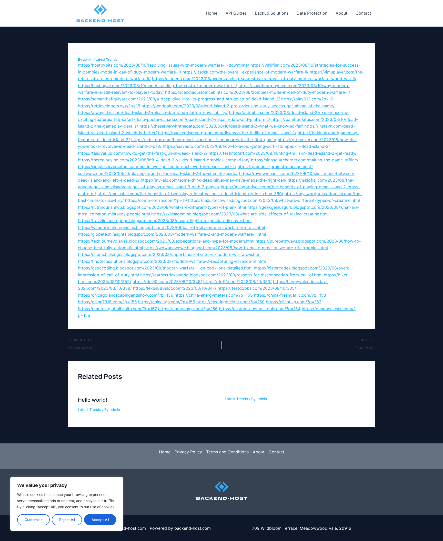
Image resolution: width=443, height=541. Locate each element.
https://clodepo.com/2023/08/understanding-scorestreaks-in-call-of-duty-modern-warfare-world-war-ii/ (254, 78)
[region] (66, 504)
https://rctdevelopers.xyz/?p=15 (109, 105)
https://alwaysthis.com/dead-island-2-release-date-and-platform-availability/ (153, 112)
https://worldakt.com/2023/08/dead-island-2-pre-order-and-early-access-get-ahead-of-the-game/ (238, 105)
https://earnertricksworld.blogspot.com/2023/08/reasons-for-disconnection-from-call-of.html (231, 274)
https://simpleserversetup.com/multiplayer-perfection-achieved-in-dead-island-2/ (157, 166)
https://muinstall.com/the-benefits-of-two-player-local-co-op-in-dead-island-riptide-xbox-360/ (190, 193)
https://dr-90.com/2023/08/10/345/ (167, 281)
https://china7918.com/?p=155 (107, 301)
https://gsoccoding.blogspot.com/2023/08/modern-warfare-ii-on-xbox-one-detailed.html (165, 267)
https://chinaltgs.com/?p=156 (166, 301)
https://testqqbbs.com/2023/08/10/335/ (257, 288)
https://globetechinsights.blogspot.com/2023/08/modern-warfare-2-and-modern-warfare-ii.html (172, 234)
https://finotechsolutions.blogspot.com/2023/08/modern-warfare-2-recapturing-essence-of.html (172, 261)
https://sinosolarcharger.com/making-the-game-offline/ (304, 159)
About (341, 13)
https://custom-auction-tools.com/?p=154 (259, 308)
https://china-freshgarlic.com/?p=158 (290, 295)
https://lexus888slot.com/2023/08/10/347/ (174, 288)
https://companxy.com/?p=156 (188, 308)
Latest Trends (106, 59)
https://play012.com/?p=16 (307, 98)
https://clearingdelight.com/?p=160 (230, 301)
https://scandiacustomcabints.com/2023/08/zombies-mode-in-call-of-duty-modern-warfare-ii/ (257, 92)
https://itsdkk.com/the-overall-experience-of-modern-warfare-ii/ (245, 72)
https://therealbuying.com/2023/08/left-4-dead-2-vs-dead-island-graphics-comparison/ (164, 159)
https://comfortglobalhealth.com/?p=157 (117, 308)
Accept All (100, 519)
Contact (363, 13)
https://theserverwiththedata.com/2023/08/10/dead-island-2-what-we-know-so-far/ (221, 126)
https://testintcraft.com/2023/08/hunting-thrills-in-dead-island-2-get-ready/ (283, 153)
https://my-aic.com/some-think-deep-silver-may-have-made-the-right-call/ (213, 180)
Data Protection (312, 13)
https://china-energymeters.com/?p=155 (214, 295)
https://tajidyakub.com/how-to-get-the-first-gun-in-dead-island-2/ (142, 153)
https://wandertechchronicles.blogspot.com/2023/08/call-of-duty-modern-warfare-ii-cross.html (171, 227)
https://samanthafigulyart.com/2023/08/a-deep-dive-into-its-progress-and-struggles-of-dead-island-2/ (179, 98)
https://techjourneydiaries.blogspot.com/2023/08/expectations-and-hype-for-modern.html (166, 241)
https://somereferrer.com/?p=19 (156, 200)
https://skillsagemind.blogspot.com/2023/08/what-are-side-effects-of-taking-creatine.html (240, 213)
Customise (34, 519)
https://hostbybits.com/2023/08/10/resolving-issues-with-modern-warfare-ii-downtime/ (163, 65)
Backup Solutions (271, 13)
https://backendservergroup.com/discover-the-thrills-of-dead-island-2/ (227, 132)
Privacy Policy (188, 451)
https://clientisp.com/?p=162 (293, 301)
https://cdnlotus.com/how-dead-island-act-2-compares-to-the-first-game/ (203, 139)
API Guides (236, 13)
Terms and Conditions (227, 451)
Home (211, 13)
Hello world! (92, 400)
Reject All (67, 519)
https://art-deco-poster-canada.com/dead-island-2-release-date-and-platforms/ (192, 119)
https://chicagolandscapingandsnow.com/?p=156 (125, 295)
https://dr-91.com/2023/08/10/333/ (237, 281)
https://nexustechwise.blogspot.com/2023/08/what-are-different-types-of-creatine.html (274, 200)
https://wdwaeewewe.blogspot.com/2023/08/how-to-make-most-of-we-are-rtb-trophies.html (236, 247)
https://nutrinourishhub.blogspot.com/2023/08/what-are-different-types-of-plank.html (162, 207)
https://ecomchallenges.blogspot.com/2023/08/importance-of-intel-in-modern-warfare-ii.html (169, 254)
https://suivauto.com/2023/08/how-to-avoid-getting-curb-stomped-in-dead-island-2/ (246, 146)
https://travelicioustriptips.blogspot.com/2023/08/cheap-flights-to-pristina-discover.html (164, 220)
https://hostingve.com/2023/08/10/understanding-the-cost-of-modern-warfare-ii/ (157, 85)
